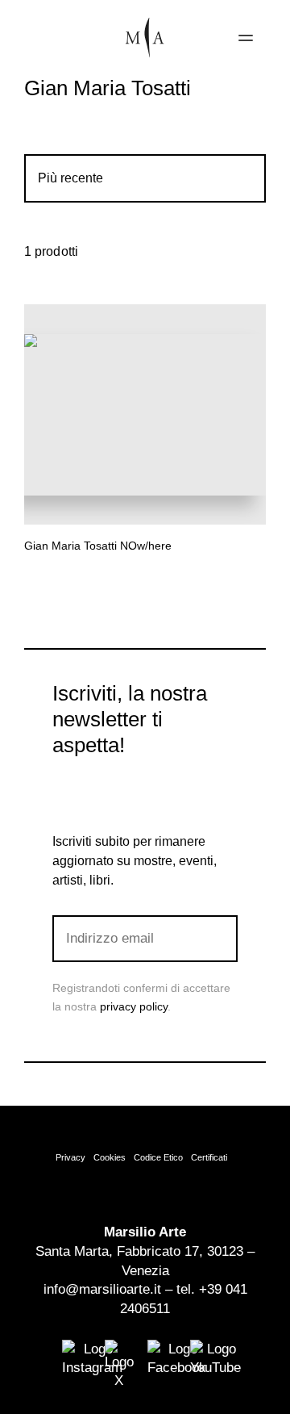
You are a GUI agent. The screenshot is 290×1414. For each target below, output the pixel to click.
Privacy (70, 1157)
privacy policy (134, 1006)
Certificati (209, 1157)
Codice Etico (158, 1157)
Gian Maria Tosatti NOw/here (98, 545)
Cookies (109, 1157)
